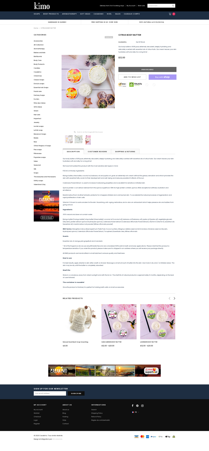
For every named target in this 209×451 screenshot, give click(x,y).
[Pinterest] (137, 405)
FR (136, 412)
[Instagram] (142, 405)
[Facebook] (132, 405)
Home (36, 28)
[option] (57, 22)
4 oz (157, 330)
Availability (122, 42)
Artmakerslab (57, 439)
